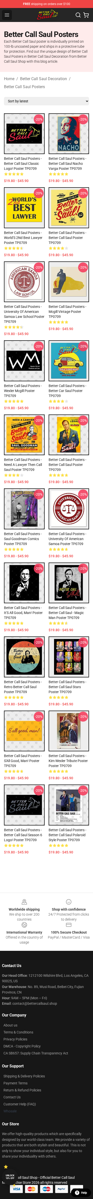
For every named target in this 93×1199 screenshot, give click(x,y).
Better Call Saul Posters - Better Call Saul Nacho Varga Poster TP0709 (67, 164)
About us (10, 1025)
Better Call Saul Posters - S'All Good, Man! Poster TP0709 (23, 761)
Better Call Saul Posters (24, 86)
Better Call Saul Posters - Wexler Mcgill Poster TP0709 (23, 391)
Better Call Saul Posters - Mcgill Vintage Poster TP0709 (67, 312)
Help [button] (84, 1193)
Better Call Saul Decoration (43, 78)
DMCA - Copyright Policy (22, 1046)
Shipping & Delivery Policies (24, 1076)
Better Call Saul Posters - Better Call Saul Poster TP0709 (67, 238)
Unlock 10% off (10, 1177)
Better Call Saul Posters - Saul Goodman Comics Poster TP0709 (23, 539)
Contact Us (12, 1097)
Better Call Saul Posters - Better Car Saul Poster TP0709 (67, 391)
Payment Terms (15, 1083)
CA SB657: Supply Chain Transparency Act (35, 1053)
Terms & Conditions (18, 1032)
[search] (78, 15)
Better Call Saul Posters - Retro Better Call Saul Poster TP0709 (23, 687)
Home (9, 78)
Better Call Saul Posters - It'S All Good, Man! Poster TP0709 (23, 613)
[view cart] (86, 15)
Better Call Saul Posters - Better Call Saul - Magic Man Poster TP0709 (67, 613)
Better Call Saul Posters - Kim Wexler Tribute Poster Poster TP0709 (68, 761)
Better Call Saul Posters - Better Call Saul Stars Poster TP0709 (67, 687)
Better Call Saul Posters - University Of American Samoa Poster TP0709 (67, 539)
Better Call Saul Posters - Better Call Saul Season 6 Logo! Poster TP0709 (23, 835)
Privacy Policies (15, 1039)
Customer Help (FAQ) (19, 1104)
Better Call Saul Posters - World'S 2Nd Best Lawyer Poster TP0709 (23, 238)
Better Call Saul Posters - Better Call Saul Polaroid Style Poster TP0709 (67, 835)
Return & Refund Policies (22, 1090)
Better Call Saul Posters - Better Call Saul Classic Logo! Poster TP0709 (23, 164)
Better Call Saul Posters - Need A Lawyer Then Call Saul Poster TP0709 (23, 465)
